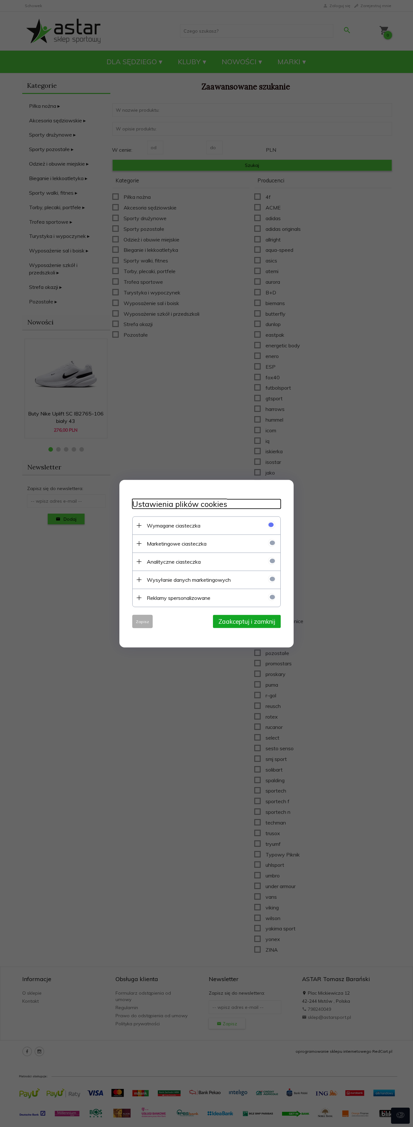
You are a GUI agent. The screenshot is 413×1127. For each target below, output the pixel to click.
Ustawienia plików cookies (179, 503)
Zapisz (142, 621)
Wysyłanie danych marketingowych (189, 579)
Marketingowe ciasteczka (176, 543)
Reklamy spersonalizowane (178, 597)
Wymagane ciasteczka (173, 525)
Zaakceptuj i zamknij (246, 621)
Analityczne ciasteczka (174, 561)
